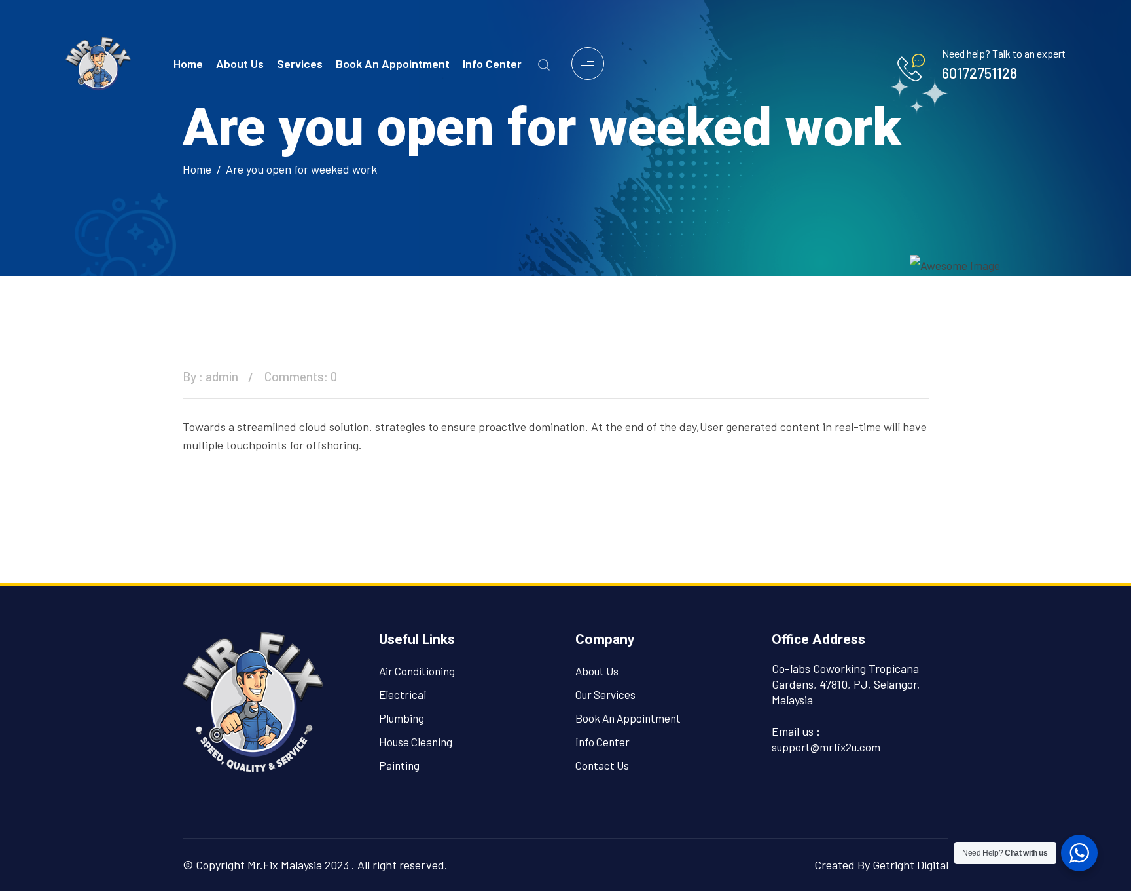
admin (222, 376)
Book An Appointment (393, 63)
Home (188, 63)
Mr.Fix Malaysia (284, 865)
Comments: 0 (300, 376)
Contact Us (602, 765)
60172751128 (979, 73)
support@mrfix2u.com (826, 746)
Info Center (492, 63)
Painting (399, 765)
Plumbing (401, 718)
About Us (240, 63)
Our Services (605, 694)
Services (300, 63)
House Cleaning (415, 741)
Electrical (402, 694)
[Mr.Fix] (98, 61)
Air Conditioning (417, 670)
